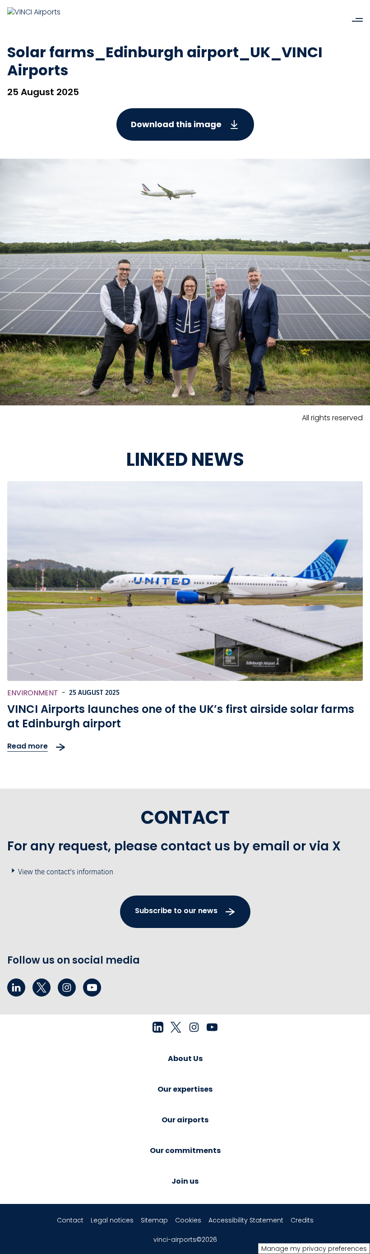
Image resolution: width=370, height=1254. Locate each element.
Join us (185, 1181)
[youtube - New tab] (92, 987)
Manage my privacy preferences (314, 1248)
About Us (185, 1058)
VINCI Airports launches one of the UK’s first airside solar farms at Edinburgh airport (180, 716)
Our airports (185, 1120)
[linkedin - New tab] (16, 987)
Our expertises (185, 1089)
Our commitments (185, 1150)
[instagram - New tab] (67, 987)
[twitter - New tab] (41, 987)
